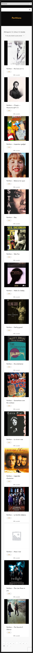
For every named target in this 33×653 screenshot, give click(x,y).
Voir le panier (16, 20)
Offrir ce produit (16, 75)
